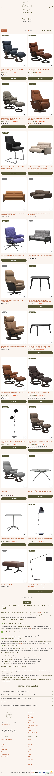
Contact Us (30, 718)
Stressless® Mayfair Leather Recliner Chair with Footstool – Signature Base (12, 393)
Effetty (29, 754)
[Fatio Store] (27, 7)
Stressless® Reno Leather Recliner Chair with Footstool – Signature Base (12, 119)
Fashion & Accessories (6, 739)
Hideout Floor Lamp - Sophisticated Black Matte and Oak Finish (40, 539)
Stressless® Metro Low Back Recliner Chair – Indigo (13, 255)
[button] (25, 65)
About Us (30, 715)
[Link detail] (2, 731)
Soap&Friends (31, 742)
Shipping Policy (31, 727)
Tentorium (30, 747)
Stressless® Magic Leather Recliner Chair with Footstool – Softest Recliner (12, 70)
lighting (21, 643)
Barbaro (30, 739)
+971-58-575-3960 (5, 725)
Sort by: (44, 30)
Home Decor (4, 749)
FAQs (29, 730)
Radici (29, 752)
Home (24, 21)
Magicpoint (30, 764)
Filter (4, 30)
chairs (30, 628)
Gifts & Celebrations (5, 754)
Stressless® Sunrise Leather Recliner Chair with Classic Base (12, 490)
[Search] (49, 7)
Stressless (39, 612)
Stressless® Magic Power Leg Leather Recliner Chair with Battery (13, 347)
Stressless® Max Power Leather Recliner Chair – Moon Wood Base (39, 119)
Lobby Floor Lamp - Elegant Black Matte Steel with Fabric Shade (39, 585)
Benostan (30, 744)
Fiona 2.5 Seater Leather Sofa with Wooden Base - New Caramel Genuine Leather (13, 213)
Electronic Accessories (6, 752)
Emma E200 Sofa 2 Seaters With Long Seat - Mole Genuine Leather (39, 213)
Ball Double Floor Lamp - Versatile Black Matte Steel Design (13, 442)
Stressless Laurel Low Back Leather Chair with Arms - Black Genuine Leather (13, 167)
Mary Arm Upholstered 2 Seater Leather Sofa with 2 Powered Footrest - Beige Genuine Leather (40, 167)
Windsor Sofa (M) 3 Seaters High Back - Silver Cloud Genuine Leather (40, 256)
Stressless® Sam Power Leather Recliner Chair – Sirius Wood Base (12, 301)
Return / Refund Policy (33, 725)
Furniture (3, 744)
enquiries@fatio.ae (5, 727)
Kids (2, 747)
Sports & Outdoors (5, 757)
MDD (29, 762)
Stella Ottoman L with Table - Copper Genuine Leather (13, 585)
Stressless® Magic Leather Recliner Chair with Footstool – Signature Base (39, 70)
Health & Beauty (5, 742)
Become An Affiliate (32, 732)
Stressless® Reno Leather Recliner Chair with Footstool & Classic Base (38, 393)
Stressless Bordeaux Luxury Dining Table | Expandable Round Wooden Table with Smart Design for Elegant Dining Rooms (40, 301)
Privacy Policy (31, 723)
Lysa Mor (30, 749)
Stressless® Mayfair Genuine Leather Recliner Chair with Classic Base (40, 442)
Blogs (29, 720)
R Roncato (30, 757)
